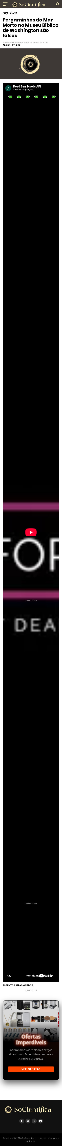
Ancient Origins (11, 44)
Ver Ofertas (31, 1069)
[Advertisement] (31, 633)
